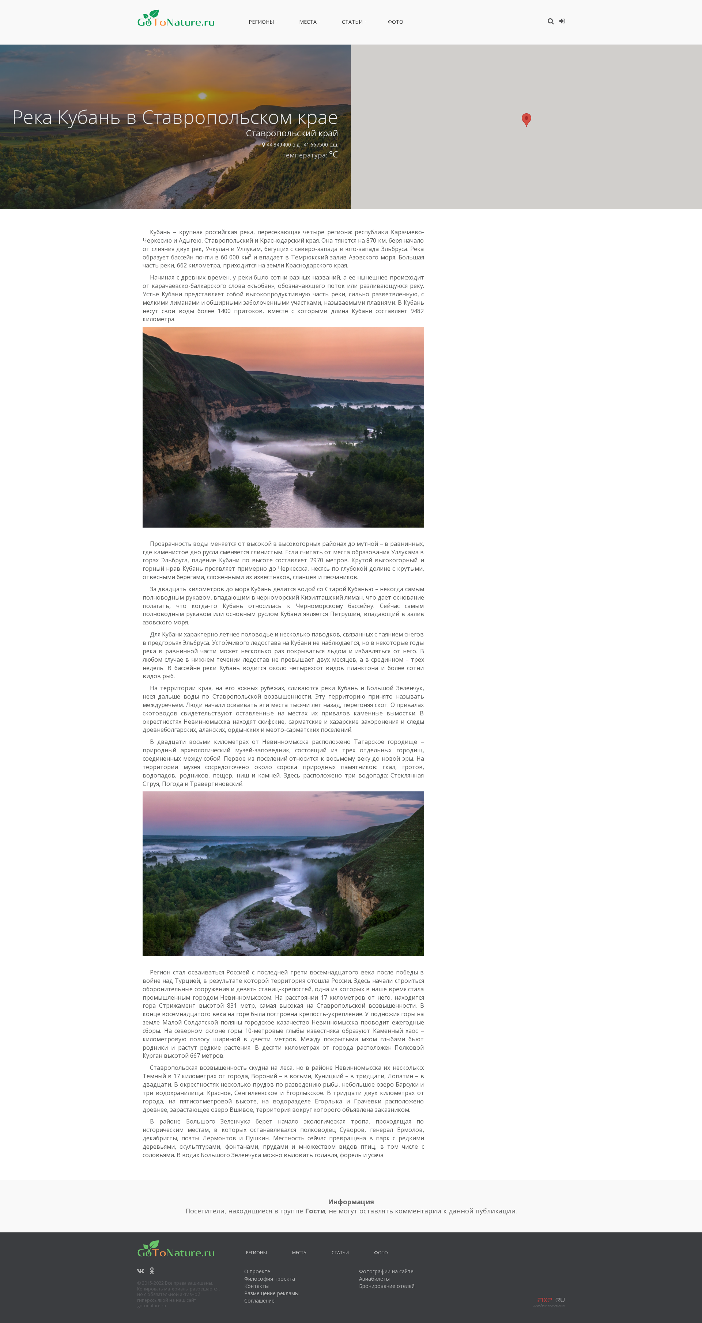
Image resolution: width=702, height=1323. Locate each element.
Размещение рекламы (271, 1293)
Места (308, 23)
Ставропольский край (292, 133)
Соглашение (259, 1300)
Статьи (352, 23)
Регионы (261, 23)
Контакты (256, 1285)
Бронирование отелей (387, 1285)
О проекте (257, 1271)
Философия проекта (269, 1278)
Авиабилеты (374, 1278)
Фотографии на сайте (386, 1271)
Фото (395, 23)
